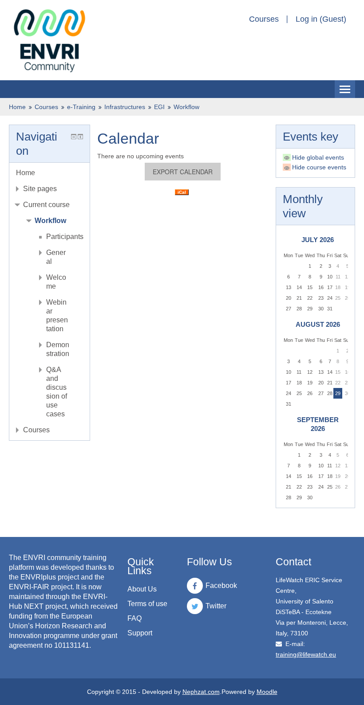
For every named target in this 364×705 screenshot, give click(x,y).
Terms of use (147, 603)
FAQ (134, 618)
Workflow (186, 106)
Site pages (40, 188)
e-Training (81, 106)
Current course (46, 204)
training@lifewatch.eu (306, 654)
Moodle (267, 691)
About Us (142, 589)
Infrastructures (124, 106)
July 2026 (317, 239)
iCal (182, 192)
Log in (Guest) (321, 19)
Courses (264, 19)
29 (337, 393)
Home (17, 106)
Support (139, 633)
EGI (159, 106)
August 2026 (318, 324)
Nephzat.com (201, 691)
